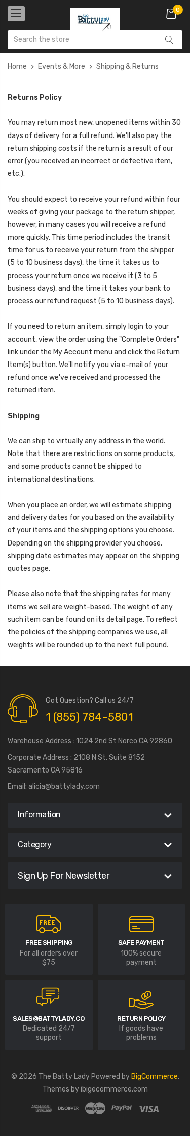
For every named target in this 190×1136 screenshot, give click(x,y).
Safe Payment (141, 942)
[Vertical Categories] (16, 13)
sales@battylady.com (51, 1018)
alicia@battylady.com (64, 786)
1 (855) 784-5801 (89, 717)
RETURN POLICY (141, 1018)
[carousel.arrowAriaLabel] (48, 924)
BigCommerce (154, 1076)
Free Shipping (48, 942)
